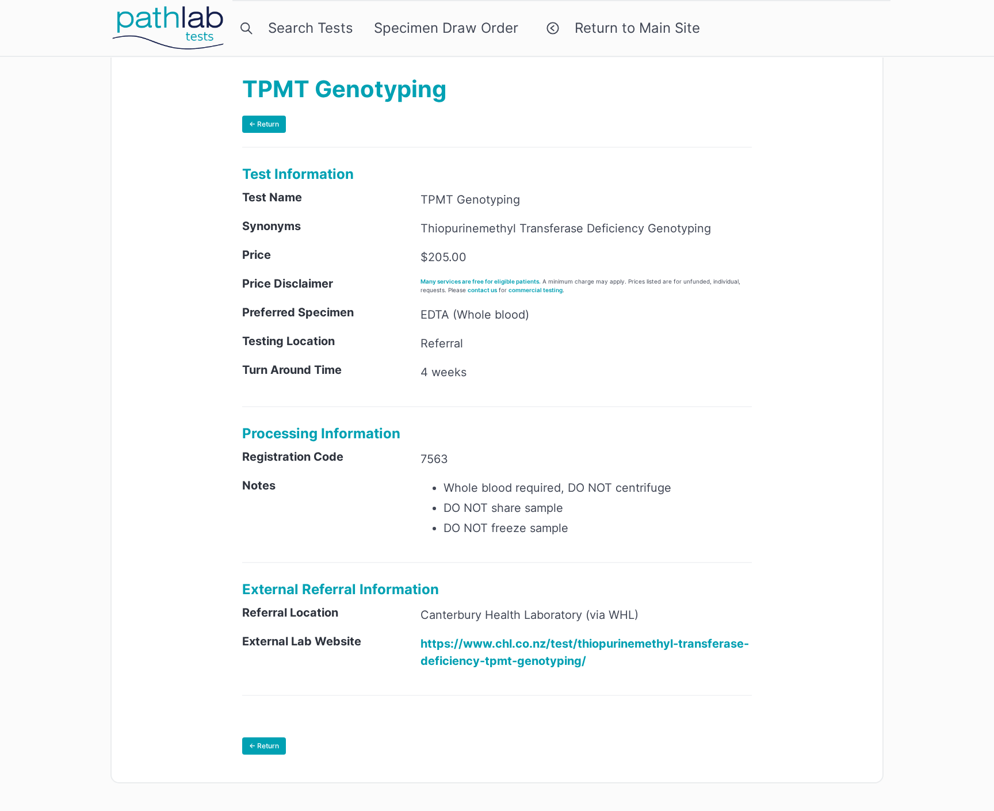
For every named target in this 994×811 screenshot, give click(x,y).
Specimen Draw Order (446, 28)
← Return (264, 124)
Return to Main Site (633, 28)
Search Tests (306, 28)
